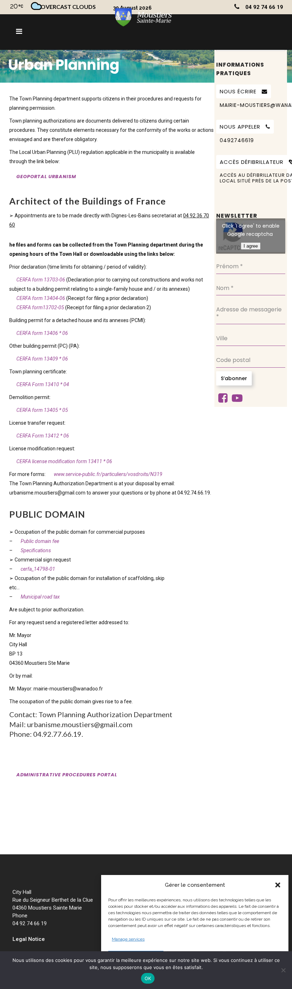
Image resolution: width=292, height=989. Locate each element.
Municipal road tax (40, 597)
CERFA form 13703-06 (41, 280)
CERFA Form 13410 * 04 (42, 384)
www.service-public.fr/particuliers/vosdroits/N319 (108, 474)
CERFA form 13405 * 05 (42, 410)
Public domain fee (40, 541)
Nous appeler (240, 126)
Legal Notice (28, 939)
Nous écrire (238, 91)
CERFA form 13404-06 (40, 298)
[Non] (283, 970)
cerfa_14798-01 (38, 569)
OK (148, 978)
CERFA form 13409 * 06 (42, 359)
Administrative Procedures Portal (66, 774)
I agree (251, 246)
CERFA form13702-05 (40, 307)
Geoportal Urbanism (46, 176)
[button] (277, 885)
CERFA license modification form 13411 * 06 (64, 461)
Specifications (36, 550)
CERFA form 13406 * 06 (42, 333)
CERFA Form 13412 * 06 (42, 436)
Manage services (128, 939)
